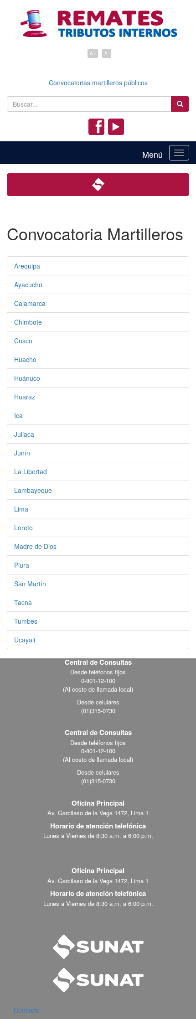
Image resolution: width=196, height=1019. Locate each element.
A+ (93, 53)
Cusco (23, 340)
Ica (18, 415)
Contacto (27, 1009)
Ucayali (24, 639)
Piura (21, 564)
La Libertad (30, 471)
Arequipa (27, 265)
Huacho (25, 359)
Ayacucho (28, 284)
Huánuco (27, 378)
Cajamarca (30, 303)
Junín (22, 452)
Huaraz (24, 396)
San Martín (30, 583)
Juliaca (24, 434)
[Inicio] (98, 19)
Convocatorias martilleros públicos (98, 82)
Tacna (23, 602)
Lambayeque (33, 490)
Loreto (23, 527)
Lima (21, 508)
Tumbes (25, 621)
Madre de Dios (35, 546)
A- (106, 53)
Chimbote (28, 321)
